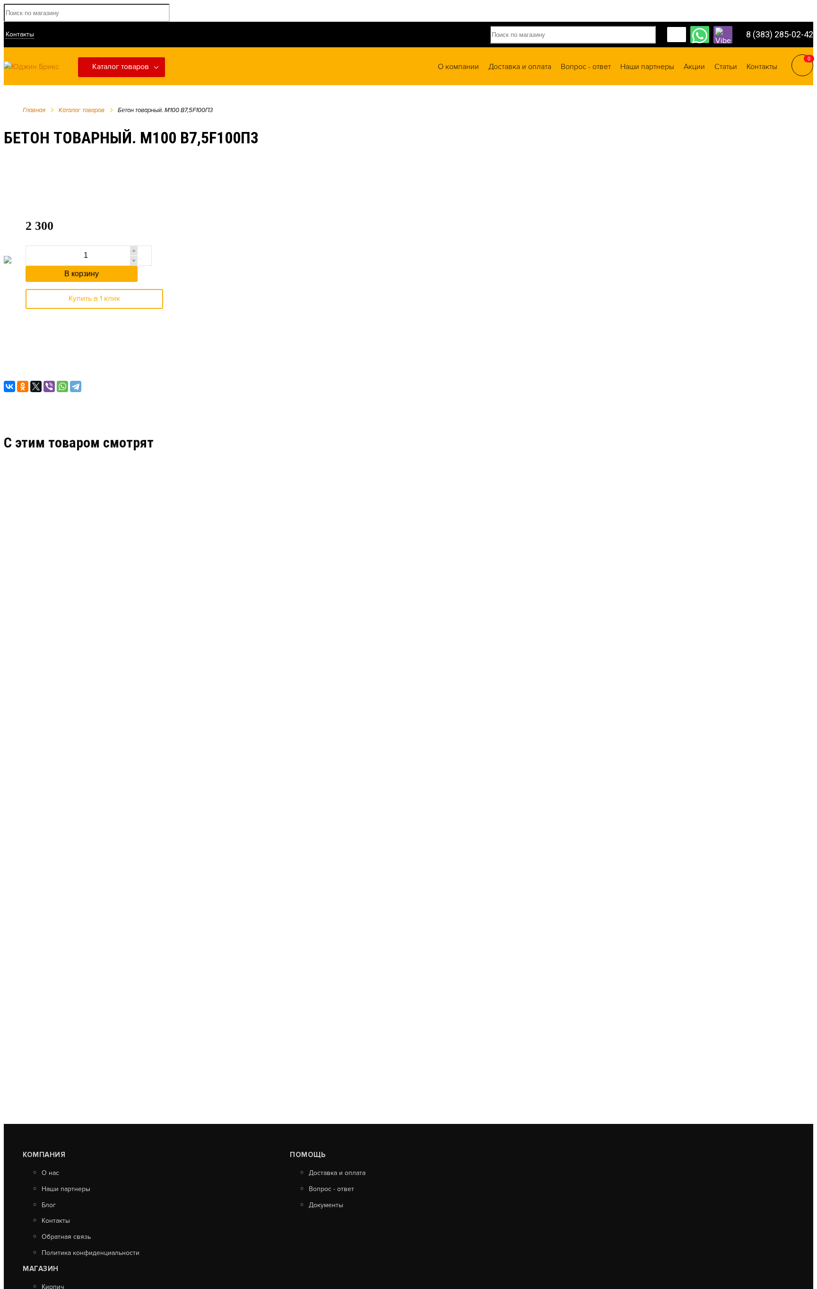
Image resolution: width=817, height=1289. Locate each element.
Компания (44, 1154)
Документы (326, 1205)
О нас (50, 1173)
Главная (34, 110)
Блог (49, 1205)
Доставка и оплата (337, 1173)
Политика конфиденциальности (90, 1253)
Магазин (41, 1268)
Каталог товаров (120, 66)
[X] (36, 386)
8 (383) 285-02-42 (779, 34)
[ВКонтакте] (9, 386)
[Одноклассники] (22, 386)
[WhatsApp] (62, 386)
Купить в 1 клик (94, 298)
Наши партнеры (66, 1189)
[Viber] (49, 386)
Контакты (20, 34)
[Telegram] (75, 386)
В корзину (81, 274)
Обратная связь (66, 1237)
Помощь (307, 1154)
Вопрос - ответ (331, 1189)
